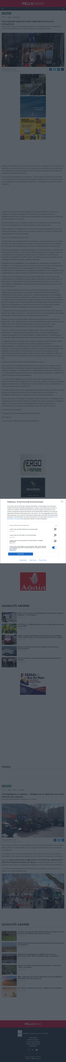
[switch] (54, 529)
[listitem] (33, 525)
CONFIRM (20, 554)
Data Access (33, 560)
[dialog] (33, 531)
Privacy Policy (42, 560)
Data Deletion (23, 560)
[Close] (62, 502)
